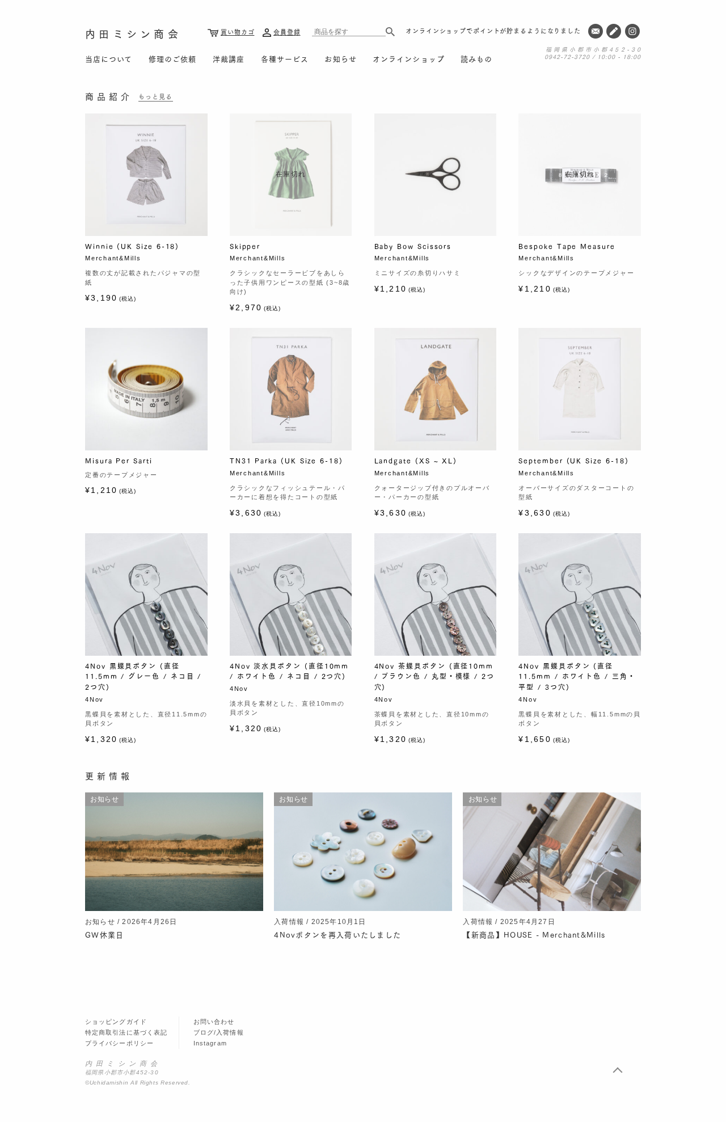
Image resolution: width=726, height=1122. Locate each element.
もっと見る (155, 96)
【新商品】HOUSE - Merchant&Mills (534, 934)
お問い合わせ (214, 1021)
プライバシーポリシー (119, 1043)
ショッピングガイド (116, 1021)
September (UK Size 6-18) (573, 460)
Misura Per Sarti (119, 460)
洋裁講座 (228, 58)
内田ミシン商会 (133, 33)
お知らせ (340, 58)
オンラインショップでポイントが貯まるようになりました (493, 31)
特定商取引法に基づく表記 (126, 1032)
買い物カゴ (237, 32)
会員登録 (287, 32)
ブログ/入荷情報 (218, 1032)
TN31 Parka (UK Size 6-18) (286, 460)
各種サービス (285, 58)
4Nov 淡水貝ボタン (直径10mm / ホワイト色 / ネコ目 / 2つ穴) (289, 671)
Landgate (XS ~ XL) (416, 460)
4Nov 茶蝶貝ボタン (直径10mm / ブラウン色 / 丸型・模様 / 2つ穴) (434, 676)
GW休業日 (104, 934)
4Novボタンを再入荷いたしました (337, 934)
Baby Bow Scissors (413, 246)
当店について (108, 58)
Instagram (210, 1043)
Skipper (245, 246)
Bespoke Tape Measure (566, 246)
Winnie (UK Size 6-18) (132, 246)
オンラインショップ (408, 58)
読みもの (476, 58)
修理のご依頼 (172, 58)
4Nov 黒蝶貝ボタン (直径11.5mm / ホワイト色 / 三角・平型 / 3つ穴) (576, 676)
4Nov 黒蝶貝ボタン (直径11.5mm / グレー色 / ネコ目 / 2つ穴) (143, 676)
